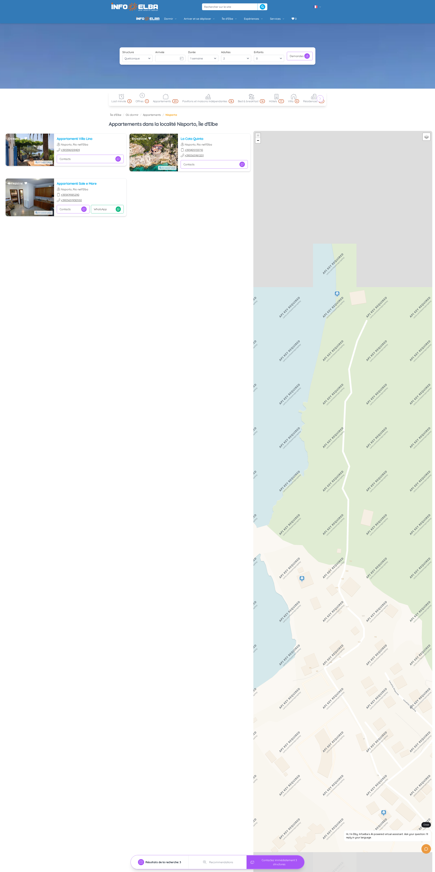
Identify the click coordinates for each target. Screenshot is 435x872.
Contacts (189, 167)
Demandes (297, 58)
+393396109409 (70, 152)
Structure (128, 55)
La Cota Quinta (192, 141)
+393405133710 (194, 152)
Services (263, 20)
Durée (192, 55)
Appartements (152, 117)
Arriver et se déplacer (185, 20)
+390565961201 (194, 158)
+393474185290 (70, 197)
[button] (337, 297)
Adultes (226, 55)
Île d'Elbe (216, 20)
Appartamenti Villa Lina (74, 141)
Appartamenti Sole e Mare (77, 186)
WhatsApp (100, 212)
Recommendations (221, 862)
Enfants (259, 55)
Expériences (240, 20)
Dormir (157, 20)
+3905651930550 (71, 203)
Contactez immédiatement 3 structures (279, 862)
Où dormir (132, 117)
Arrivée (159, 55)
